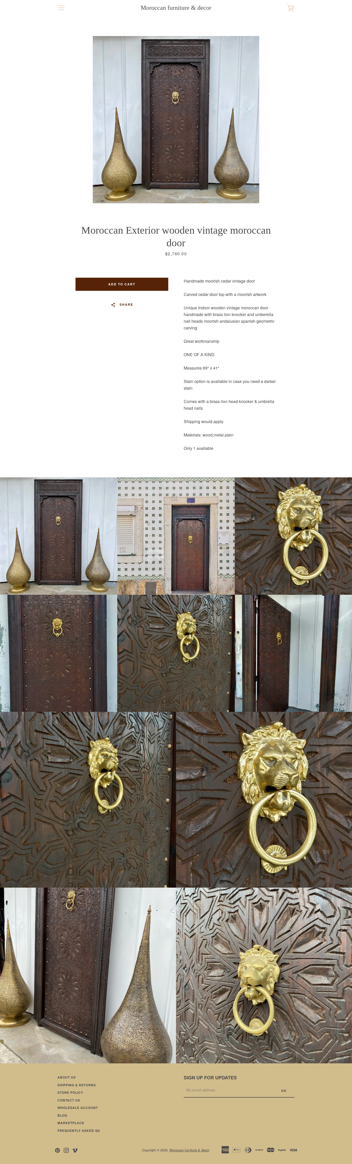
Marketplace (70, 1123)
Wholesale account (77, 1107)
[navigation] (61, 7)
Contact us (68, 1100)
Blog (62, 1115)
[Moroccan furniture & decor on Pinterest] (57, 1150)
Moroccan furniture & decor (176, 7)
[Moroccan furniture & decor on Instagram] (66, 1150)
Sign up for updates (210, 1077)
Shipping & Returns (76, 1085)
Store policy (70, 1092)
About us (66, 1077)
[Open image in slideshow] (176, 119)
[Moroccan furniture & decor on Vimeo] (75, 1150)
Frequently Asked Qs (78, 1130)
